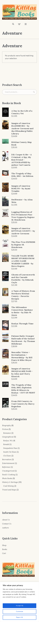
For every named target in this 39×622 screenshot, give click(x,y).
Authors (5, 528)
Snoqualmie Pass (10, 448)
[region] (19, 602)
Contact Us (6, 524)
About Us (6, 520)
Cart (4, 553)
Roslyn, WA (8, 440)
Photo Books (7, 478)
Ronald (6, 444)
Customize (19, 611)
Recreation (6, 459)
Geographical (7, 437)
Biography (6, 425)
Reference (6, 467)
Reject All (19, 617)
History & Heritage (10, 482)
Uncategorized (8, 471)
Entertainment (8, 463)
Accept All (19, 606)
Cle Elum (7, 456)
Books (4, 549)
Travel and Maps (9, 490)
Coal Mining (8, 486)
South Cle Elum (9, 452)
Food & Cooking (8, 474)
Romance (7, 433)
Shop (4, 545)
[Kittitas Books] (19, 12)
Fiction (5, 429)
